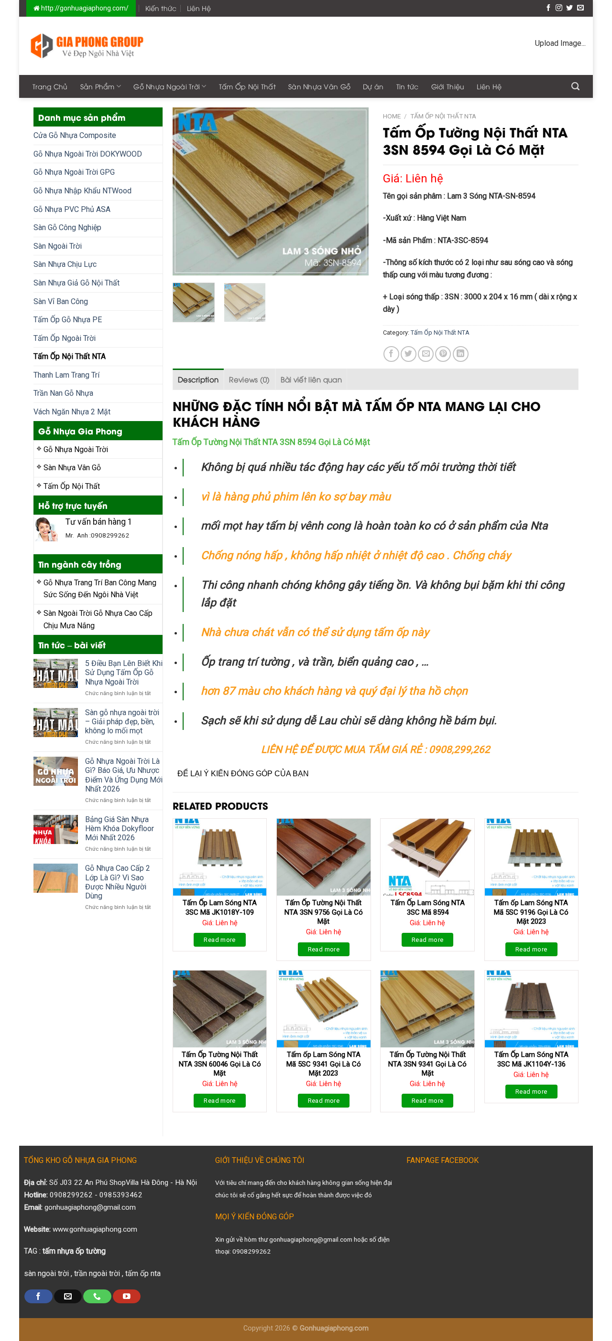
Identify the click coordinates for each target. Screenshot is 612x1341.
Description (198, 379)
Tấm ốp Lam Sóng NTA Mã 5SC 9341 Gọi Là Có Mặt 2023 (323, 1063)
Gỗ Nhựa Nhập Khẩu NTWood (82, 190)
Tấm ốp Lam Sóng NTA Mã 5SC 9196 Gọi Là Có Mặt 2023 (531, 912)
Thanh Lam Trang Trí (66, 375)
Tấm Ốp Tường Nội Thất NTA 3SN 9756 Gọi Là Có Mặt (323, 912)
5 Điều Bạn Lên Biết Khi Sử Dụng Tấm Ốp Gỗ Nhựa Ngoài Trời (124, 672)
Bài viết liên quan (311, 379)
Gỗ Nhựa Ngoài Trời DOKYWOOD (87, 153)
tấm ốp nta (143, 1273)
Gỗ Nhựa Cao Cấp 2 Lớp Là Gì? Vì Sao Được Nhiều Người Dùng (117, 882)
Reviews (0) (249, 379)
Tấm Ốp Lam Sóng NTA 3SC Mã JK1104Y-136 (531, 1059)
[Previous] (188, 191)
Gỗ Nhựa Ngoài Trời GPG (74, 172)
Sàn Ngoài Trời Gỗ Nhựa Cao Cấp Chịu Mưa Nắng (98, 619)
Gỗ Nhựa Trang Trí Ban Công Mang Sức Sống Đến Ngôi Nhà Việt (100, 589)
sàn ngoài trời (46, 1273)
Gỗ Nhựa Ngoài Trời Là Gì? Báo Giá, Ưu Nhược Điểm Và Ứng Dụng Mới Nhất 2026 (124, 775)
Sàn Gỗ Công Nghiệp (67, 227)
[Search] (575, 86)
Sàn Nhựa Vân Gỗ (319, 86)
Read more (220, 939)
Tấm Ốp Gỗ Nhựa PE (67, 319)
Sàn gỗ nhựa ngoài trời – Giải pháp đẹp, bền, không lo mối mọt (122, 721)
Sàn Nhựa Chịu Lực (65, 264)
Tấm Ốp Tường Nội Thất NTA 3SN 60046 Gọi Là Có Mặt (220, 1063)
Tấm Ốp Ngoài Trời (64, 338)
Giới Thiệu (448, 86)
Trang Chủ (50, 86)
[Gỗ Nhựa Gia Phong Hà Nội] (87, 46)
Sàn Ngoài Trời (57, 246)
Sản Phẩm (97, 86)
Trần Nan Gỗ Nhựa (63, 393)
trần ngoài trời (97, 1273)
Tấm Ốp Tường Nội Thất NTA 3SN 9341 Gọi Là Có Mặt (427, 1063)
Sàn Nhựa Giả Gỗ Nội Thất (76, 282)
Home (392, 116)
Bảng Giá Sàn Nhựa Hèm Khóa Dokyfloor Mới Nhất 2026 (119, 828)
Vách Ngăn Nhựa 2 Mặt (71, 411)
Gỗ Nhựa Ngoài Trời (166, 86)
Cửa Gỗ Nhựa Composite (74, 135)
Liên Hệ (199, 7)
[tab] (198, 379)
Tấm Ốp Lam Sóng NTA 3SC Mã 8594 (428, 907)
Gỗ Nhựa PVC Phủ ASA (71, 209)
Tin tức (407, 86)
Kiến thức (160, 7)
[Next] (352, 191)
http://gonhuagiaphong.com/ (84, 8)
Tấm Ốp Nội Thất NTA (69, 356)
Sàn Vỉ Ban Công (60, 301)
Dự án (373, 86)
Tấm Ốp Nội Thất (247, 86)
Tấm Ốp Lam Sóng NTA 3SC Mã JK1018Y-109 (220, 907)
